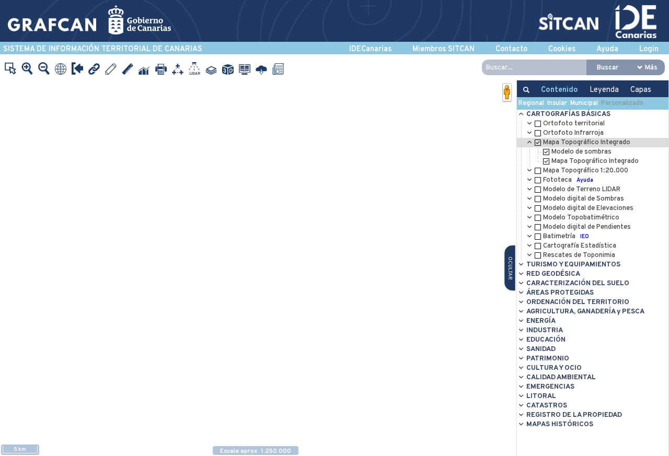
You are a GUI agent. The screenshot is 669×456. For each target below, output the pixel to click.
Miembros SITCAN (443, 49)
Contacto (511, 49)
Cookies (561, 49)
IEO (584, 236)
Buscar (607, 67)
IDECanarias (370, 49)
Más (651, 67)
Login (649, 49)
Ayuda (607, 49)
